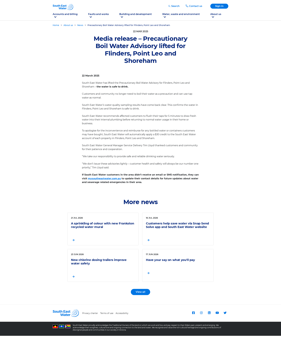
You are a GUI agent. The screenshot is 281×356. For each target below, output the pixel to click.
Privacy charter (90, 313)
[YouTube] (217, 313)
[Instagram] (201, 313)
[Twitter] (225, 313)
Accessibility (122, 313)
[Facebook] (193, 313)
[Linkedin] (209, 313)
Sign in (219, 6)
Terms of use (106, 313)
